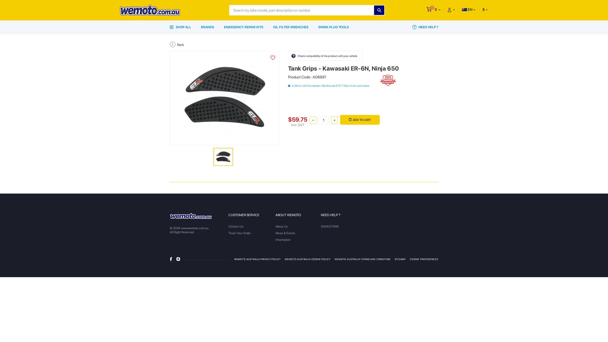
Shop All (183, 27)
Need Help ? (428, 27)
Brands (207, 27)
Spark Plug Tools (333, 27)
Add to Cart (362, 120)
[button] (438, 9)
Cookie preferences (424, 259)
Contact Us (235, 226)
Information (283, 240)
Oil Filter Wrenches (291, 27)
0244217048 (330, 226)
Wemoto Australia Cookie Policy (307, 259)
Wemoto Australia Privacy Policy (257, 259)
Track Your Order (239, 233)
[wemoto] (191, 216)
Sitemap (400, 259)
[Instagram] (178, 259)
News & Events (285, 233)
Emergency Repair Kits (243, 27)
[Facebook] (171, 259)
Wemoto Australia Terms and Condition (362, 259)
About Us (282, 226)
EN (469, 9)
